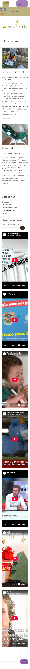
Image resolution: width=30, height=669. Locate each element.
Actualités (5, 202)
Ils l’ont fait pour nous (11, 214)
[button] (22, 3)
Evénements (7, 204)
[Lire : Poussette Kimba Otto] (15, 58)
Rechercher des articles (10, 224)
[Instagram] (1, 9)
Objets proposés (8, 77)
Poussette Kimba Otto (14, 72)
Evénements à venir (10, 207)
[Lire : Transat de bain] (15, 134)
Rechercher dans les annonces (15, 658)
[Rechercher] (24, 661)
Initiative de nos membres (12, 220)
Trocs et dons (6, 79)
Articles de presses (10, 211)
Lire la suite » (6, 119)
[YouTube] (2, 13)
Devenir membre (5, 4)
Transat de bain (11, 148)
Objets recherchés (21, 77)
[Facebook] (5, 9)
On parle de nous (9, 217)
